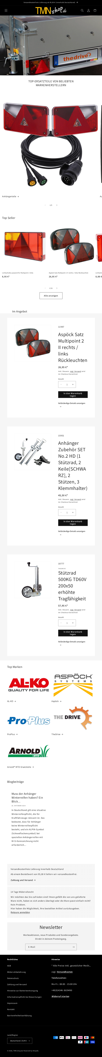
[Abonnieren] (73, 947)
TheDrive (55, 734)
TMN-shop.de (18, 1051)
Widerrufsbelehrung (16, 972)
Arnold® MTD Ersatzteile (19, 767)
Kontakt (11, 1009)
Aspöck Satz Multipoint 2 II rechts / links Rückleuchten (68, 273)
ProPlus (11, 734)
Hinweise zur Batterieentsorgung (22, 990)
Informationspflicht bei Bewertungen (24, 997)
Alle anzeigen (51, 295)
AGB (9, 965)
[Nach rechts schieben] (57, 205)
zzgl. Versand (75, 371)
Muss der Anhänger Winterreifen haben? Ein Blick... (27, 797)
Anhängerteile (9, 196)
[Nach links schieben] (45, 205)
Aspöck (55, 701)
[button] (6, 10)
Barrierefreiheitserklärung (19, 1015)
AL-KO (10, 701)
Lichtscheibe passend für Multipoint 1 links (17, 273)
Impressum (12, 1003)
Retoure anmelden (20, 912)
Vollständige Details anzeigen (71, 403)
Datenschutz (13, 978)
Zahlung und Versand (22, 880)
